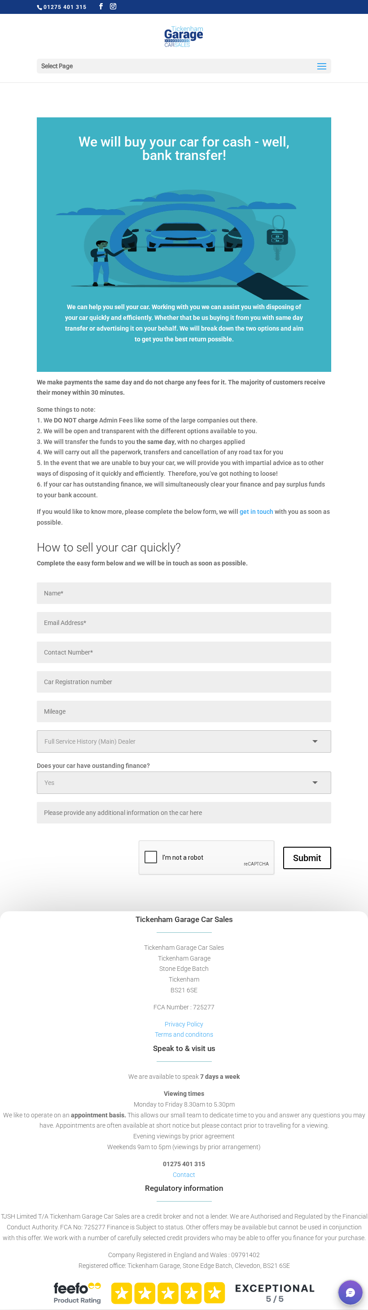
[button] (350, 1293)
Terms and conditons (184, 1034)
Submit (307, 858)
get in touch (256, 511)
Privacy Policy (184, 1024)
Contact (184, 1174)
